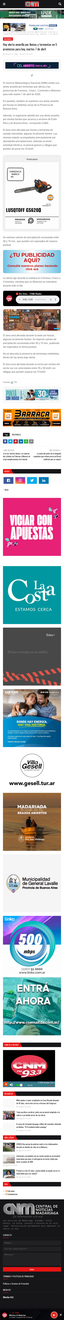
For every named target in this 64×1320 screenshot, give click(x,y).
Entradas (11, 1191)
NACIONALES (16, 32)
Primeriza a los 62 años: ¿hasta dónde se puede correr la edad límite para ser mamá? (38, 1172)
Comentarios (12, 1194)
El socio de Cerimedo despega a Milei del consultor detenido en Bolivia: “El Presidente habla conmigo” (38, 1125)
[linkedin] (44, 480)
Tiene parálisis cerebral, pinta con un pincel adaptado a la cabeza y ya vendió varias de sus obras (38, 1114)
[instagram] (20, 480)
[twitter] (32, 480)
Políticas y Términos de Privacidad (16, 1283)
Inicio (6, 32)
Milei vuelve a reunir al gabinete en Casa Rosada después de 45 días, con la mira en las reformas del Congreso (37, 1102)
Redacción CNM (12, 54)
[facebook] (8, 480)
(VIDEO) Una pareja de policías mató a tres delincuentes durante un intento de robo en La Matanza (37, 1146)
